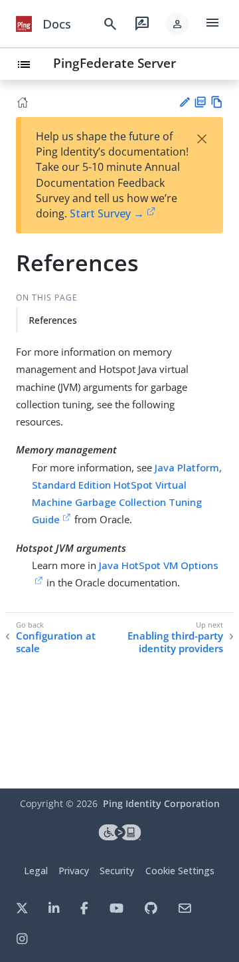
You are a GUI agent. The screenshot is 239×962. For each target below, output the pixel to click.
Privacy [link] (73, 870)
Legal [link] (36, 870)
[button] (177, 24)
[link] (24, 24)
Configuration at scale (56, 643)
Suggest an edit (184, 102)
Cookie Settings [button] (179, 870)
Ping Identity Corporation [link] (161, 803)
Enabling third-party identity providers (175, 643)
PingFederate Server (114, 63)
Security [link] (117, 870)
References (53, 320)
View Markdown (216, 102)
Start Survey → (107, 213)
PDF (200, 102)
